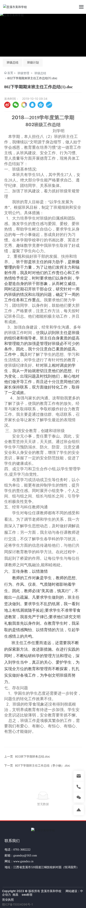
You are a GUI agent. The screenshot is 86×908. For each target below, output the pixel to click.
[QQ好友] (32, 105)
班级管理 (23, 73)
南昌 (15, 894)
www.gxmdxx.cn (23, 861)
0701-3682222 (21, 849)
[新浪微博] (7, 105)
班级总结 (12, 62)
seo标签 (27, 894)
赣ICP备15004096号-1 (17, 904)
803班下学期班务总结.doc (32, 756)
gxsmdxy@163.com (25, 855)
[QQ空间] (41, 105)
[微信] (16, 105)
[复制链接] (49, 105)
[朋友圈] (24, 105)
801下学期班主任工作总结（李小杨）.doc (42, 765)
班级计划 (33, 62)
